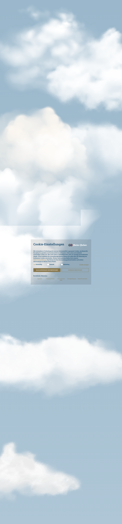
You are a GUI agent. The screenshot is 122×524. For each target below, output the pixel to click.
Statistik (51, 264)
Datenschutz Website (50, 278)
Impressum (39, 278)
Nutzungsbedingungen (71, 278)
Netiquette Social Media (82, 278)
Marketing (66, 264)
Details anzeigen (84, 265)
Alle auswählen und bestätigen (47, 270)
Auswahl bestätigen (75, 270)
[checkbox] (34, 264)
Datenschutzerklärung (39, 260)
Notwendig (39, 264)
